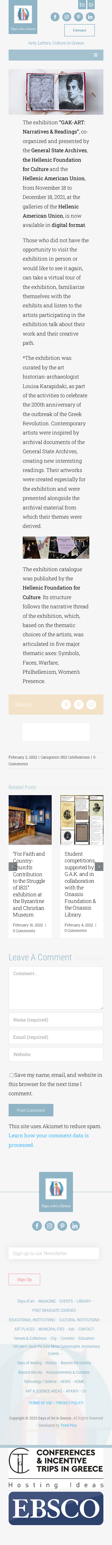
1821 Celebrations (75, 757)
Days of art (26, 1301)
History (51, 1362)
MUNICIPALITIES (51, 1328)
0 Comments (24, 930)
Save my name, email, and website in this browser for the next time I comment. (56, 1084)
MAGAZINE (47, 1301)
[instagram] (66, 16)
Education (86, 1338)
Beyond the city (30, 1372)
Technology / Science (40, 1381)
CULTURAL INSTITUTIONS (79, 1319)
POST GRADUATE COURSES (54, 1310)
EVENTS (66, 1301)
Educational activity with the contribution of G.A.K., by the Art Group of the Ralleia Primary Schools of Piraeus (30, 884)
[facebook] (55, 16)
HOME (79, 1381)
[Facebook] (66, 704)
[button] (13, 866)
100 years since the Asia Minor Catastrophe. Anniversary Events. (56, 1350)
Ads (71, 1328)
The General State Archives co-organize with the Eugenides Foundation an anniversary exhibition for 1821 (82, 880)
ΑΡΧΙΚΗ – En (76, 1390)
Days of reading (29, 1362)
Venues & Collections (30, 1338)
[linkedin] (90, 16)
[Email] (91, 704)
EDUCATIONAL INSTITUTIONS (32, 1319)
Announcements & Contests (68, 1372)
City (54, 1338)
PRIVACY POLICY (69, 1402)
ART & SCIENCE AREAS (44, 1390)
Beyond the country (76, 1362)
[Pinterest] (78, 704)
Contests (67, 1338)
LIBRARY (84, 1301)
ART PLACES (24, 1328)
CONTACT (86, 1328)
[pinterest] (78, 16)
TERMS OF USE (40, 1402)
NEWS (65, 1381)
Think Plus (68, 1425)
